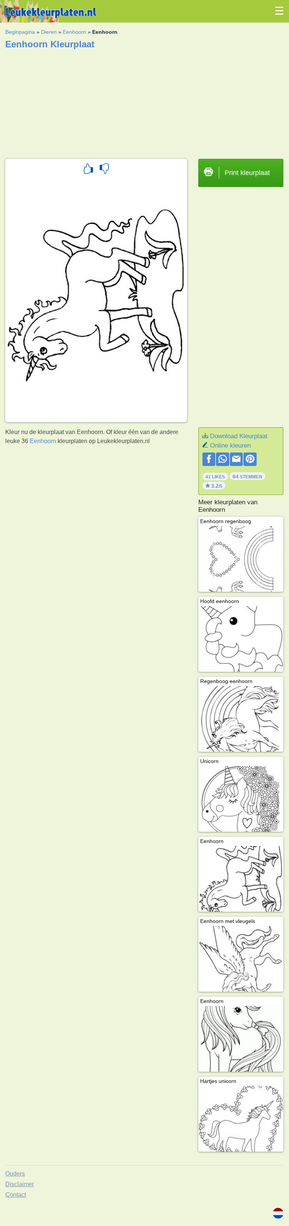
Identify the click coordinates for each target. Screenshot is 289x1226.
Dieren (49, 32)
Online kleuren (230, 445)
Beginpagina (20, 32)
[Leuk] (88, 170)
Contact (15, 1194)
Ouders (15, 1173)
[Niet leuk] (104, 170)
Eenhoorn (74, 32)
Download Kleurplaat (239, 436)
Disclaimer (19, 1184)
